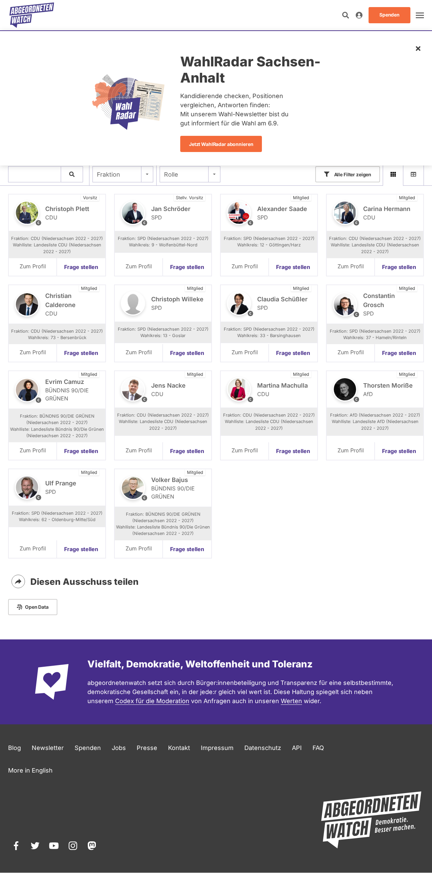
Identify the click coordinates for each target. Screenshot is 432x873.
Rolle (171, 174)
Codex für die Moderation (152, 700)
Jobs (119, 747)
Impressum (217, 747)
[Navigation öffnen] (420, 15)
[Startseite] (31, 15)
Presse (147, 747)
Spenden (88, 747)
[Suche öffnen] (346, 15)
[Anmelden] (359, 15)
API (297, 747)
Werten (291, 700)
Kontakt (179, 747)
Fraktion (108, 174)
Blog (14, 747)
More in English (30, 770)
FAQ (318, 747)
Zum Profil (33, 266)
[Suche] (72, 174)
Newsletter (48, 747)
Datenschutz (262, 747)
